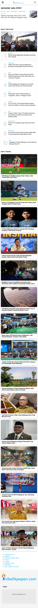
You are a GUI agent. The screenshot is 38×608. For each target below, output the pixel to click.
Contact (7, 561)
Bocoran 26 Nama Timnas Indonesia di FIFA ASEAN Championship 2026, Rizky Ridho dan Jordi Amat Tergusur (21, 76)
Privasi (6, 560)
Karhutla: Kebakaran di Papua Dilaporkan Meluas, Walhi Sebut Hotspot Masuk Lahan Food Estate (18, 389)
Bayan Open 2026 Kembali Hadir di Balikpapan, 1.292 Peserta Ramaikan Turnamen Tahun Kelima (17, 336)
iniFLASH (3, 11)
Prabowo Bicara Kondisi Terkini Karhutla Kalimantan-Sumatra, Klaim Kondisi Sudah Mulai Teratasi (17, 256)
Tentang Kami (9, 554)
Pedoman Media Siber (11, 558)
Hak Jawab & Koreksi (11, 567)
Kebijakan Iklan (9, 563)
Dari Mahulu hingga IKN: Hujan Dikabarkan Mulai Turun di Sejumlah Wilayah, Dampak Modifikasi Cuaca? (18, 309)
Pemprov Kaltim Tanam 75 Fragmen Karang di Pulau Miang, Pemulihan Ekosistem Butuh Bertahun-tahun (21, 114)
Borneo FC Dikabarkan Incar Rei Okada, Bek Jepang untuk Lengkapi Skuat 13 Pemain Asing (19, 203)
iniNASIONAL (14, 11)
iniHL (8, 11)
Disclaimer (7, 565)
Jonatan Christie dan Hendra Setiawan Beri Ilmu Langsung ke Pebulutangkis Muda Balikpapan (18, 362)
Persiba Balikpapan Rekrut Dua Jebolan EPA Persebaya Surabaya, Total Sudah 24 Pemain (18, 229)
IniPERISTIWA (22, 11)
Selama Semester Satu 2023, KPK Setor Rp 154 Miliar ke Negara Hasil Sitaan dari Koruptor (14, 16)
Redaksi (7, 556)
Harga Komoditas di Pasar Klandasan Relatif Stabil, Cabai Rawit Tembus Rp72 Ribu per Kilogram (18, 468)
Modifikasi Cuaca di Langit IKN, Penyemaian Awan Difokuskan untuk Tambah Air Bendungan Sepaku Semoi (18, 282)
